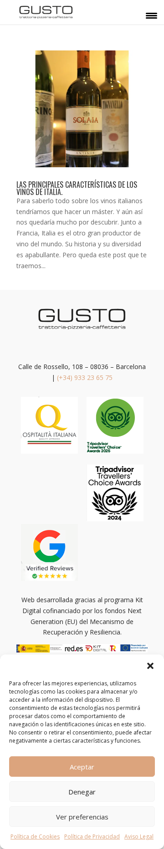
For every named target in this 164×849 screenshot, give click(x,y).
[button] (150, 665)
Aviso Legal (139, 836)
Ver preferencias (82, 816)
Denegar (82, 791)
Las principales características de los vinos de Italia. (76, 188)
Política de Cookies (35, 836)
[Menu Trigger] (151, 15)
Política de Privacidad (92, 836)
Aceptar (82, 766)
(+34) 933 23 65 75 (85, 377)
